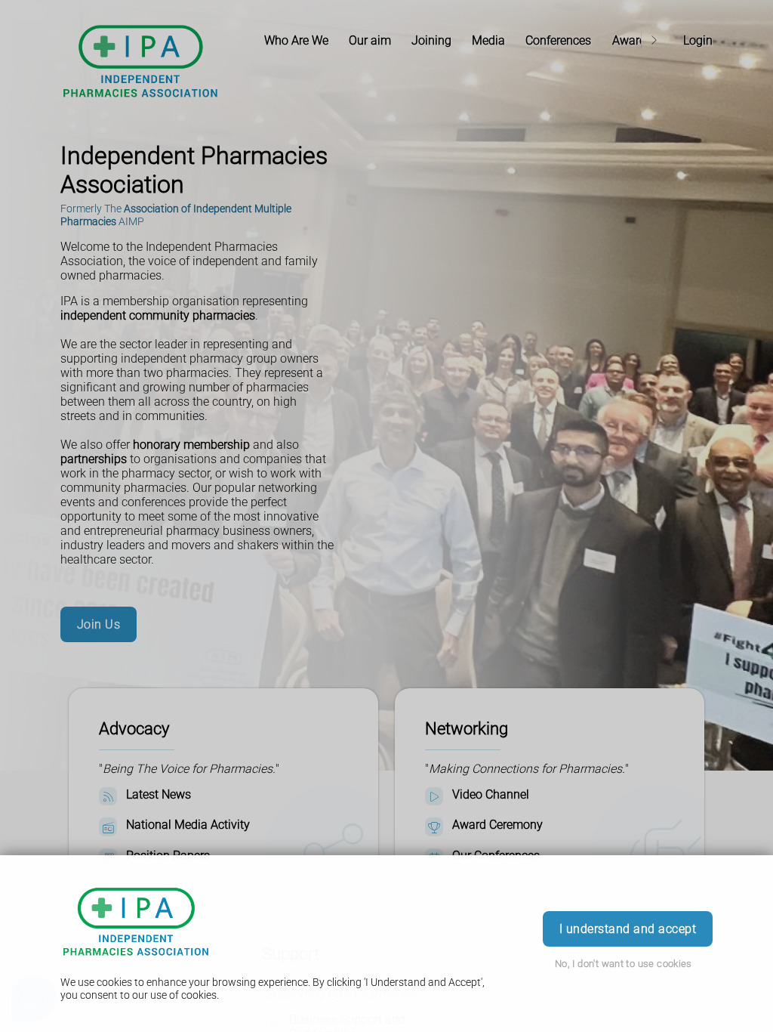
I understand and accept (627, 929)
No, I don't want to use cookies (623, 963)
